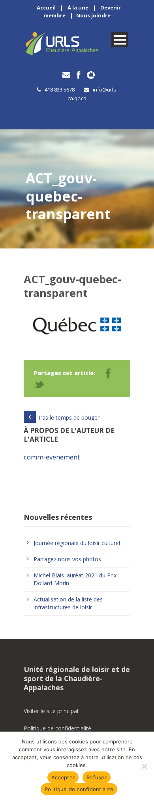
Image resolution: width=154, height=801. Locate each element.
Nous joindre (93, 15)
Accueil (46, 7)
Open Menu (119, 39)
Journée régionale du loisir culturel (77, 543)
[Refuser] (144, 766)
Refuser (96, 777)
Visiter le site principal (51, 711)
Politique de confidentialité (57, 728)
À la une (78, 7)
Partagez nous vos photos (67, 559)
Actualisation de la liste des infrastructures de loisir (68, 603)
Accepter (63, 777)
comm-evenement (52, 456)
